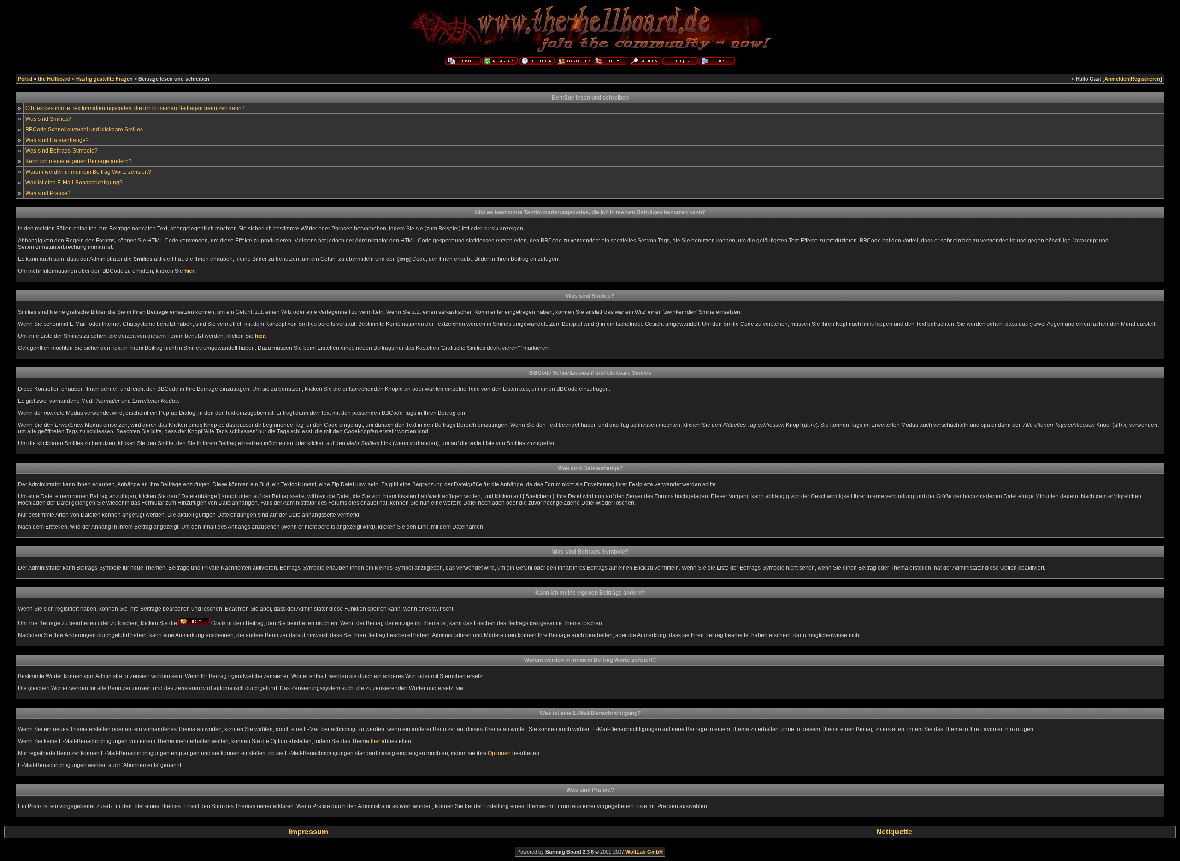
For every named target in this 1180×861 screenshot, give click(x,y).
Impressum (308, 832)
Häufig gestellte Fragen (104, 79)
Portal (25, 79)
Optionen (499, 753)
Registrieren (1145, 79)
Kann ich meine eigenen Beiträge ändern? (78, 161)
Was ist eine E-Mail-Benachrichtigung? (74, 182)
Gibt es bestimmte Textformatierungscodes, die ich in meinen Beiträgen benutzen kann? (135, 108)
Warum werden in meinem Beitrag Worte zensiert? (88, 172)
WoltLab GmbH (644, 852)
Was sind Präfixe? (48, 193)
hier (375, 741)
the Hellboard (54, 79)
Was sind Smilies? (48, 119)
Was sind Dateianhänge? (57, 140)
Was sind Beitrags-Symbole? (61, 150)
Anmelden (1116, 79)
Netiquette (894, 832)
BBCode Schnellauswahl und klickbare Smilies (84, 129)
